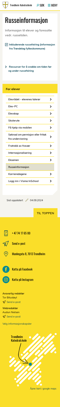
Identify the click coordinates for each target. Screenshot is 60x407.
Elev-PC (13, 106)
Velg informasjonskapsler (17, 323)
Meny (54, 5)
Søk (42, 5)
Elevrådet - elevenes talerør (24, 99)
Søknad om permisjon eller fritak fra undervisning (27, 136)
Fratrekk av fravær (19, 145)
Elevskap (13, 113)
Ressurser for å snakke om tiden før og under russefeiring (30, 68)
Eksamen (13, 160)
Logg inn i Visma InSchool (23, 181)
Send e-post (13, 302)
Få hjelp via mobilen (20, 127)
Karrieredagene (17, 174)
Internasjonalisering (20, 152)
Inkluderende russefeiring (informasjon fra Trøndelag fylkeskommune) (32, 46)
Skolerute (14, 120)
